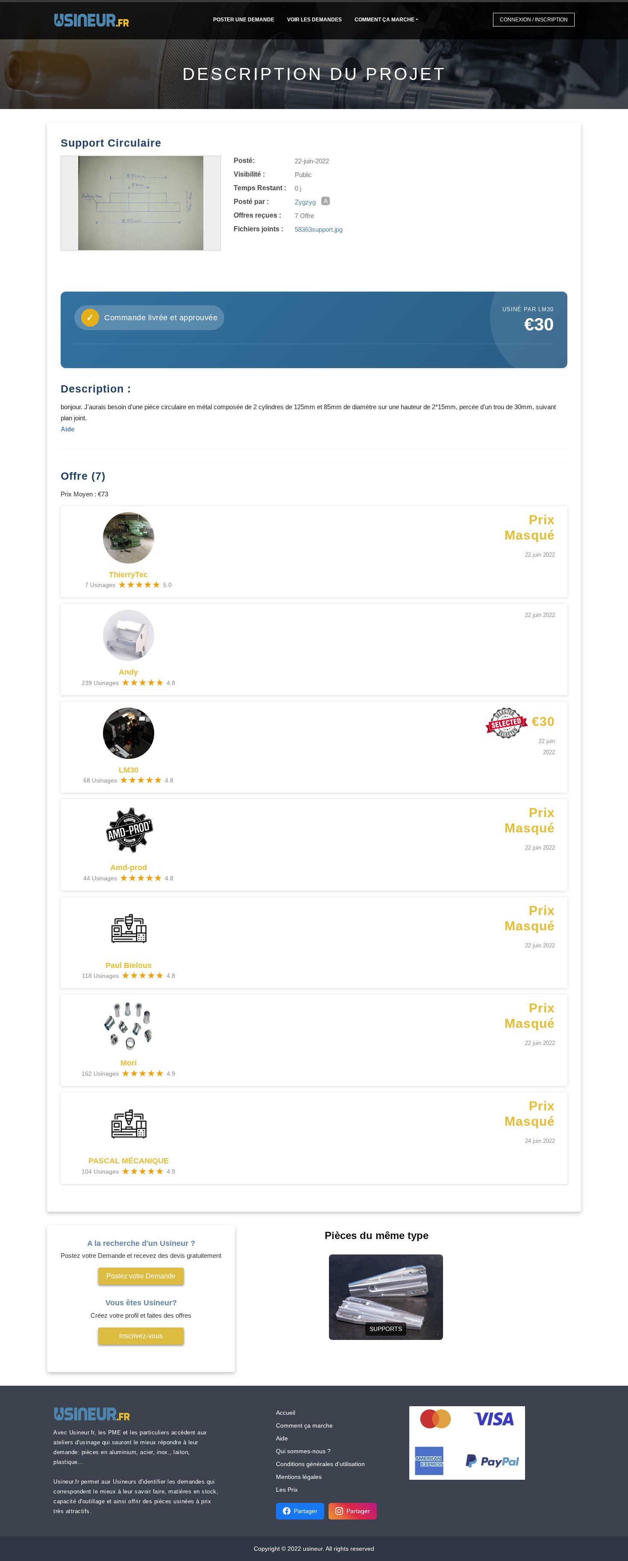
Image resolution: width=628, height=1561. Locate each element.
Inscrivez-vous (141, 1336)
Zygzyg (305, 202)
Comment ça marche (384, 20)
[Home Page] (94, 19)
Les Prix (287, 1489)
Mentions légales (299, 1476)
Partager (305, 1511)
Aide (282, 1438)
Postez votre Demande (141, 1276)
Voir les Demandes (314, 20)
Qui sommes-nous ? (303, 1451)
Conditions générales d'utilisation (320, 1464)
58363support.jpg (319, 229)
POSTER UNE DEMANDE (243, 20)
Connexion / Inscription (534, 20)
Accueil (285, 1412)
